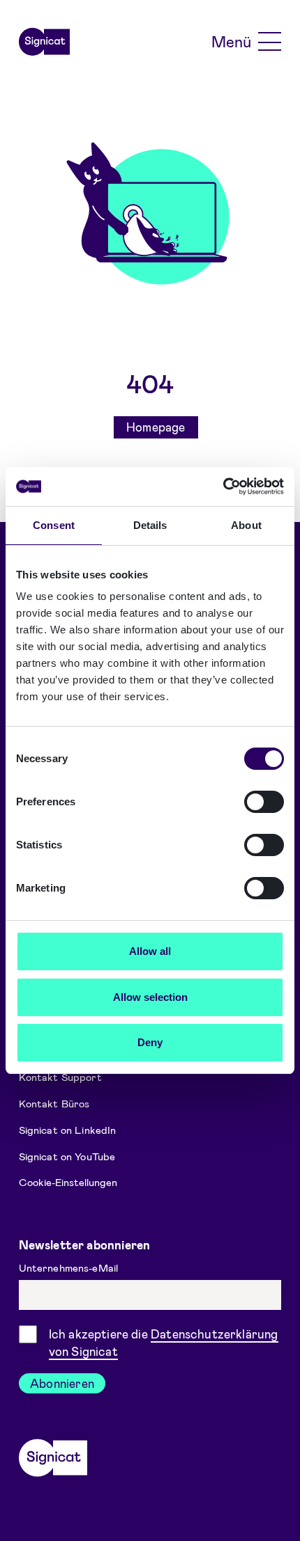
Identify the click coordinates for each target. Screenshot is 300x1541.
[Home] (44, 42)
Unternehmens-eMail (70, 1267)
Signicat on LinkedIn (68, 1129)
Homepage (155, 427)
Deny (150, 1042)
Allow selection (150, 997)
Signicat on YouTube (67, 1155)
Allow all (150, 951)
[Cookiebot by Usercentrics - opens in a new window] (223, 486)
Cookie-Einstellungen (68, 1182)
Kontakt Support (60, 1076)
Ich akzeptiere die (163, 1342)
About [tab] (246, 525)
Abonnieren (62, 1383)
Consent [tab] (54, 525)
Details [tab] (150, 525)
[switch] (264, 802)
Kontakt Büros (54, 1103)
